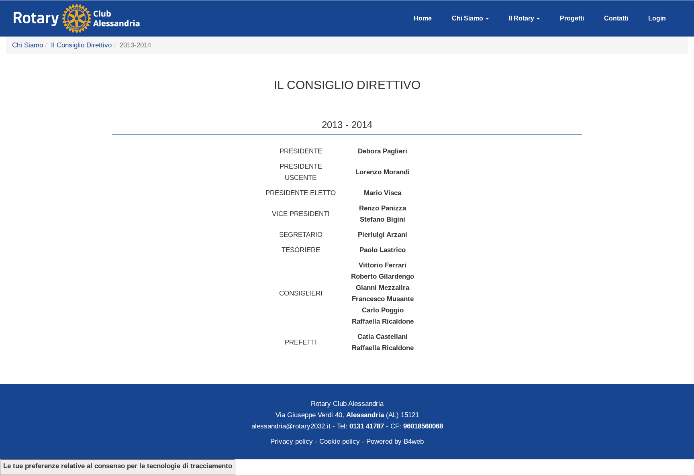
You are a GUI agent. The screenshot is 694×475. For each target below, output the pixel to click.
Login (657, 18)
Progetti (572, 18)
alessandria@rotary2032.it (291, 426)
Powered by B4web (395, 441)
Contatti (616, 18)
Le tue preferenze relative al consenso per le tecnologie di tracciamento (117, 466)
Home (423, 18)
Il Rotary (522, 18)
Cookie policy (339, 441)
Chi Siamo (468, 18)
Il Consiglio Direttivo (81, 45)
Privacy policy (291, 441)
